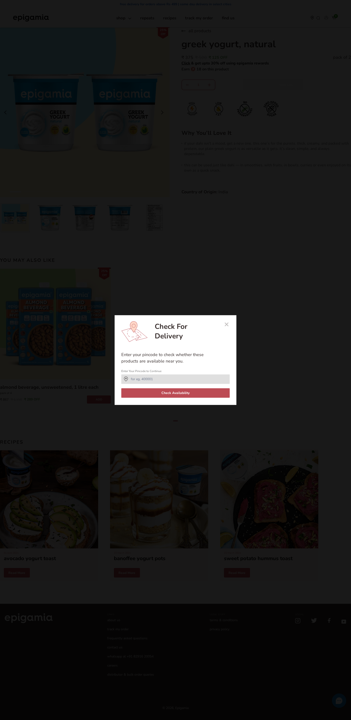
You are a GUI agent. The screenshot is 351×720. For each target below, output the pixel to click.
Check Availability (175, 393)
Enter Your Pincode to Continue (141, 371)
